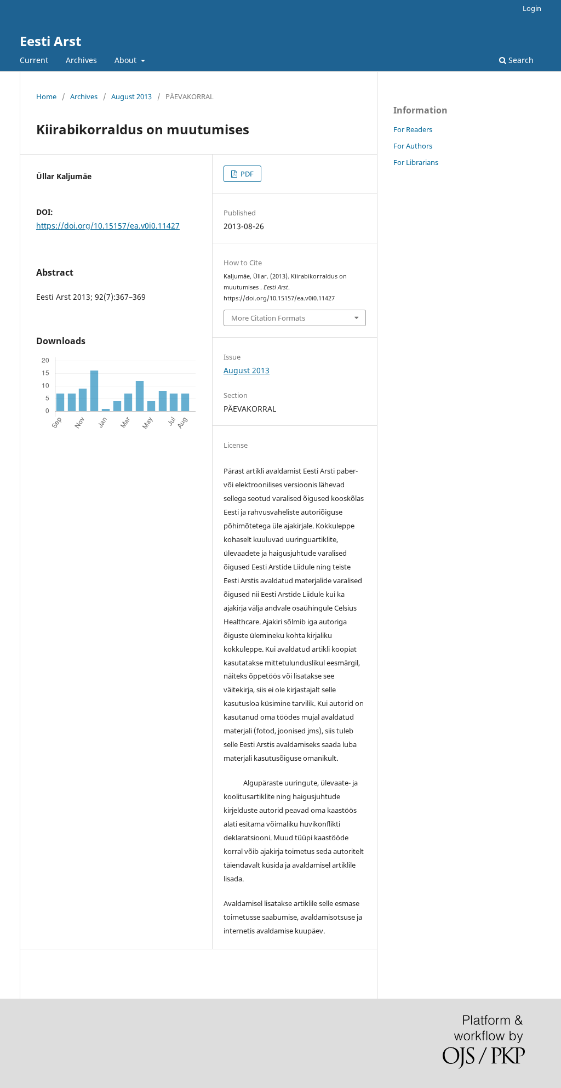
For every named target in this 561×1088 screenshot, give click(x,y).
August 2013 (131, 96)
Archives (81, 60)
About (127, 60)
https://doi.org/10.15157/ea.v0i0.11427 (108, 225)
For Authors (412, 146)
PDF (246, 174)
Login (532, 8)
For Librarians (415, 162)
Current (34, 60)
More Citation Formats (268, 318)
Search (520, 60)
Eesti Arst (50, 41)
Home (46, 96)
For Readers (412, 129)
